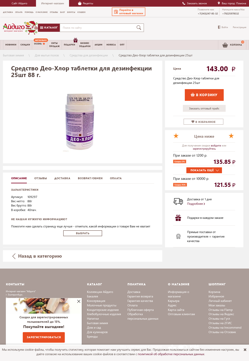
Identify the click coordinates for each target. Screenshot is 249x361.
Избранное (216, 296)
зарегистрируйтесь (204, 148)
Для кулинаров (97, 332)
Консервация (96, 301)
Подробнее (195, 203)
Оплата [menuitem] (19, 12)
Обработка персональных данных (142, 316)
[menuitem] (39, 45)
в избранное (205, 122)
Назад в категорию (39, 256)
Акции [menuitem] (98, 44)
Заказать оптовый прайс (204, 108)
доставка (62, 178)
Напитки (93, 318)
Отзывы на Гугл (219, 318)
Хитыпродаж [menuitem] (54, 45)
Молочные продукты (101, 305)
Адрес (172, 305)
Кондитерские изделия (103, 310)
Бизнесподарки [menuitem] (84, 45)
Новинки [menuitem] (10, 44)
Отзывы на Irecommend (225, 327)
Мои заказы (217, 305)
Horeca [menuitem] (111, 44)
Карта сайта (176, 310)
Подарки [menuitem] (69, 44)
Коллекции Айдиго (100, 292)
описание (19, 178)
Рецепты (88, 3)
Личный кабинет (220, 301)
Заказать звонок (197, 3)
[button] (128, 11)
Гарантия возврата (140, 296)
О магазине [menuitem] (42, 12)
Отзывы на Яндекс (221, 314)
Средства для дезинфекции (89, 55)
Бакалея (92, 296)
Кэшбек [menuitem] (81, 12)
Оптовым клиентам (181, 314)
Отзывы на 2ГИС (220, 323)
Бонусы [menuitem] (71, 12)
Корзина (214, 292)
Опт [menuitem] (122, 44)
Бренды (92, 336)
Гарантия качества (140, 301)
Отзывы (40, 178)
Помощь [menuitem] (29, 12)
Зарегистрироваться (44, 337)
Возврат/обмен (90, 178)
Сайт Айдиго (19, 3)
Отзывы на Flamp (221, 310)
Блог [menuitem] (62, 12)
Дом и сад (94, 327)
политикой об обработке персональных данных (171, 354)
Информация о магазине (178, 294)
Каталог (50, 28)
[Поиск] (139, 27)
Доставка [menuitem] (8, 12)
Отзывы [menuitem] (54, 12)
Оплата (116, 178)
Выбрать (82, 233)
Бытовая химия (13, 55)
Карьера (173, 301)
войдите (216, 145)
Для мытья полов (47, 55)
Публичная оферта (140, 310)
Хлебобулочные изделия (104, 314)
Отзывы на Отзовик (222, 332)
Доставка (133, 292)
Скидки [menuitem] (25, 44)
